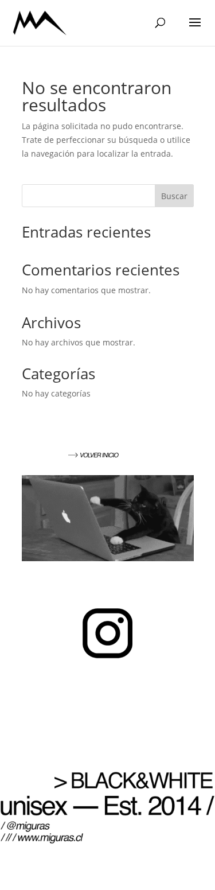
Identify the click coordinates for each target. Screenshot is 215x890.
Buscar (174, 196)
